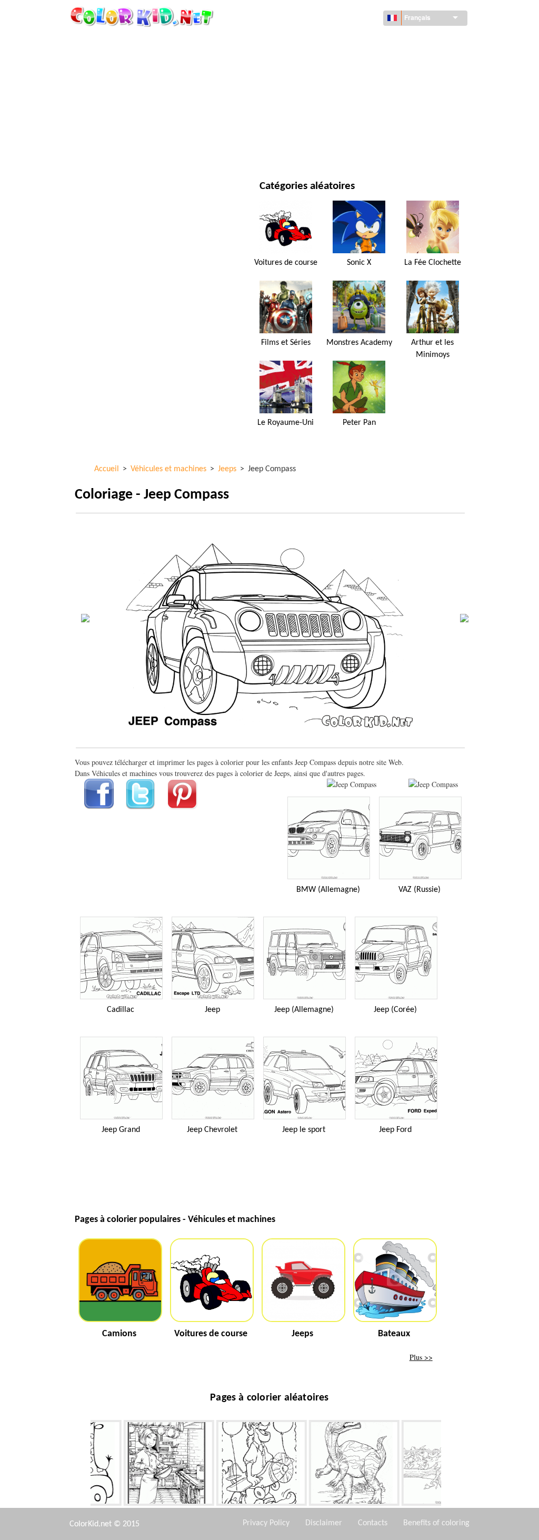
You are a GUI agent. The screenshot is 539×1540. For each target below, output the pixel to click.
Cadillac (120, 1010)
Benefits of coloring (436, 1523)
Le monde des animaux (343, 63)
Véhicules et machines (137, 42)
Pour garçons (328, 107)
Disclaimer (323, 1523)
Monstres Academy (359, 343)
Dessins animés (125, 85)
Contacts (372, 1523)
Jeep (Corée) (395, 1010)
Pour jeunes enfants (134, 128)
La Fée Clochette (432, 263)
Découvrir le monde (339, 42)
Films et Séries (124, 150)
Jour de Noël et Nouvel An (349, 128)
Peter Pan (359, 423)
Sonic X (359, 263)
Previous (82, 1465)
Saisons (112, 107)
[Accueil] (143, 16)
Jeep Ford (395, 1130)
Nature (316, 150)
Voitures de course (285, 263)
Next (449, 1465)
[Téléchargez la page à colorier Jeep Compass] (433, 784)
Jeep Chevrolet (212, 1130)
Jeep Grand (121, 1130)
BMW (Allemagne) (328, 890)
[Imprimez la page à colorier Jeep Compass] (351, 784)
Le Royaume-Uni (285, 423)
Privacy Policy (266, 1523)
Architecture (122, 63)
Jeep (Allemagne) (304, 1010)
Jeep (212, 1010)
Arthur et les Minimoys (432, 349)
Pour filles (323, 85)
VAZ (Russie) (419, 890)
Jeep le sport (303, 1130)
